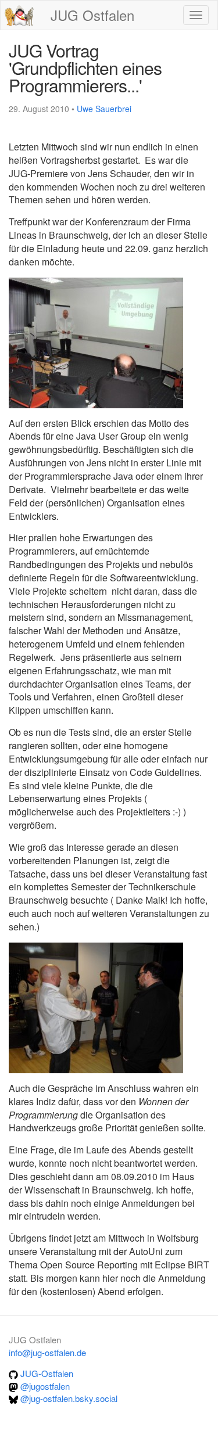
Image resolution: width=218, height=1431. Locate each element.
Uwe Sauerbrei (104, 108)
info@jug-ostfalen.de (47, 1352)
